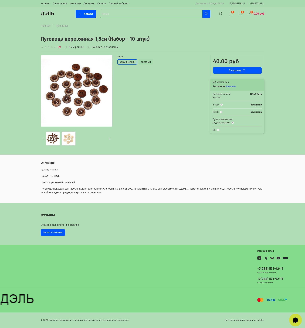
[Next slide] (107, 91)
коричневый (127, 61)
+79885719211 (257, 3)
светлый (146, 61)
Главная (45, 25)
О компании (60, 3)
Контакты (75, 3)
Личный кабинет (119, 3)
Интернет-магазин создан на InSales (244, 320)
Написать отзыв (52, 232)
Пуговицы (62, 25)
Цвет (120, 56)
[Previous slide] (46, 91)
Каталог (45, 3)
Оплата (101, 3)
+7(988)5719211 (237, 3)
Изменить (231, 86)
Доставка (89, 3)
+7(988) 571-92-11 (270, 269)
